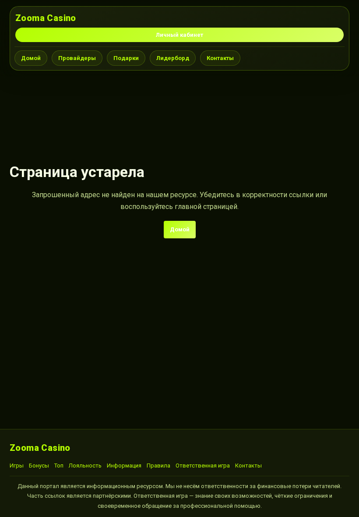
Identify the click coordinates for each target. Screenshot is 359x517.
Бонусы (39, 465)
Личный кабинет (179, 35)
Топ (58, 465)
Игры (17, 465)
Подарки (126, 58)
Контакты (220, 58)
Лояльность (85, 465)
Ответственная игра (203, 465)
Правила (158, 465)
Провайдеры (77, 58)
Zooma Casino (45, 18)
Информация (124, 465)
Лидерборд (172, 58)
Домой (31, 58)
